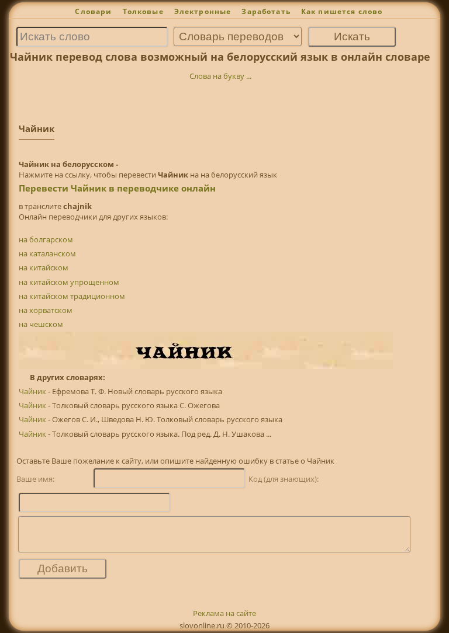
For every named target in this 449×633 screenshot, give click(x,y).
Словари (93, 11)
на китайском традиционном (72, 296)
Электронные (203, 11)
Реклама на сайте (224, 613)
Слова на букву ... (220, 76)
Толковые (143, 11)
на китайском (43, 267)
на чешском (41, 324)
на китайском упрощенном (69, 282)
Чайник (32, 391)
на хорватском (45, 310)
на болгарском (46, 239)
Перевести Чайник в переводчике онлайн (117, 188)
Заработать (266, 11)
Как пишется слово (342, 11)
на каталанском (47, 253)
